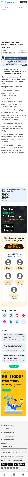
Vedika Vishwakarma (8, 271)
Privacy (3, 460)
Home (2, 6)
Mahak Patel (8, 284)
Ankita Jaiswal (20, 271)
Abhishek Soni (14, 298)
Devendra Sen (20, 284)
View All (14, 366)
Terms (8, 460)
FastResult (5, 50)
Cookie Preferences (17, 460)
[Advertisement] (14, 25)
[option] (14, 277)
